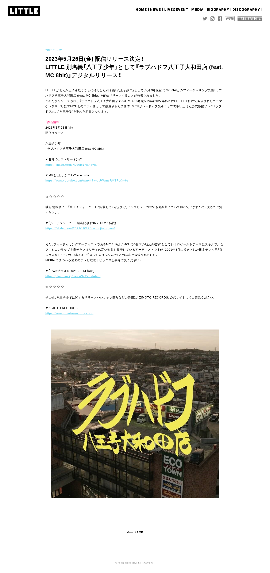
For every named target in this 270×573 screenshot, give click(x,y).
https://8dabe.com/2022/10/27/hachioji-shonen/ (80, 228)
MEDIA (197, 9)
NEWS (155, 9)
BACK (139, 532)
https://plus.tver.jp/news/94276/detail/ (72, 276)
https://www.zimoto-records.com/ (69, 313)
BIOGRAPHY (218, 9)
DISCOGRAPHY (246, 9)
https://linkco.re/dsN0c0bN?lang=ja (71, 164)
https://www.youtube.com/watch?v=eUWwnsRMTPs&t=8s (87, 180)
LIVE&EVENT (176, 9)
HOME (141, 9)
